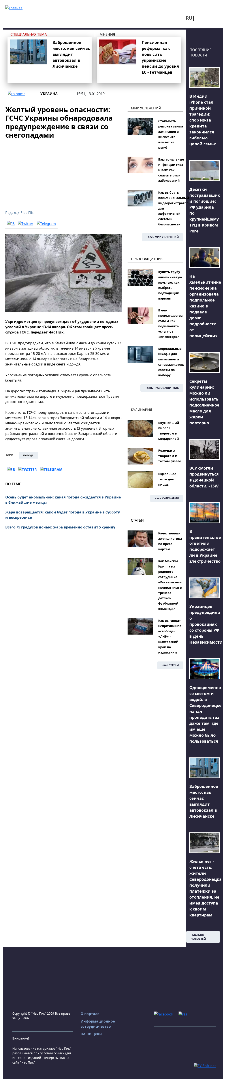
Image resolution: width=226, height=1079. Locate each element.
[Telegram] (46, 224)
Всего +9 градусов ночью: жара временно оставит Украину (60, 527)
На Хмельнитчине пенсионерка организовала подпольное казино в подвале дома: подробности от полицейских (205, 305)
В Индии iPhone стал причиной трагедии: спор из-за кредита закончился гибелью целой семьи (203, 120)
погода (28, 455)
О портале (90, 1013)
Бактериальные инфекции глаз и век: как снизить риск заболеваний (171, 170)
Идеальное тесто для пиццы (167, 479)
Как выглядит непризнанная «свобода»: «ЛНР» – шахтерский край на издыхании (169, 636)
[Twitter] (25, 224)
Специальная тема (28, 34)
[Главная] (14, 7)
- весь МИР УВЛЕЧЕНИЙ (162, 237)
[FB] (11, 224)
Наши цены (91, 1034)
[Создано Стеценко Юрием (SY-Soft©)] (205, 1065)
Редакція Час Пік (19, 212)
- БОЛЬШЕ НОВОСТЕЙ (198, 937)
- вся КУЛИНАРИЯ (167, 498)
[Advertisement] (63, 172)
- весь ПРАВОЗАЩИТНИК (162, 388)
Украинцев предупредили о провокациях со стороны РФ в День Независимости (205, 624)
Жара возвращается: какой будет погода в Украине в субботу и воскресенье (62, 515)
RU (189, 18)
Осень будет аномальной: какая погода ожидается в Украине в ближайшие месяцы (63, 500)
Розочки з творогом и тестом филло (169, 455)
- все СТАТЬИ (170, 665)
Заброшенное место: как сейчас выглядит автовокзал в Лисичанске (71, 54)
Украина (49, 93)
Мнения (107, 34)
